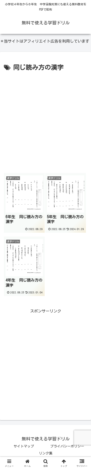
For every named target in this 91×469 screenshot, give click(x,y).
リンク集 (45, 453)
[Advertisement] (45, 120)
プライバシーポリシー (67, 446)
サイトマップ (24, 446)
